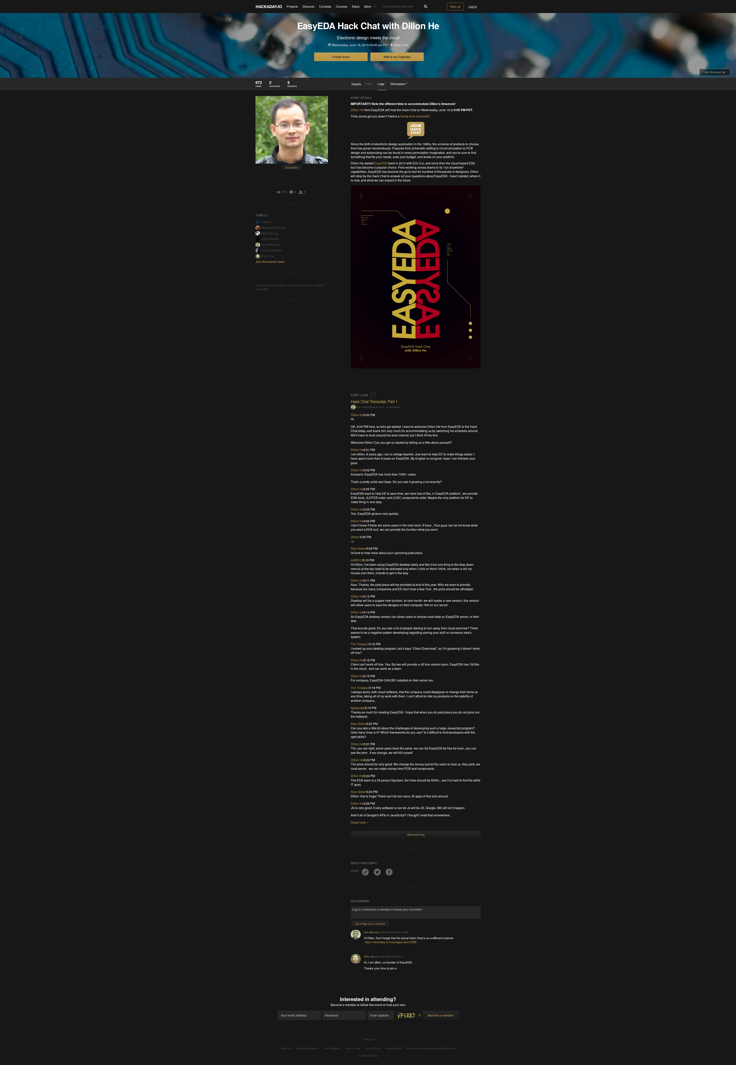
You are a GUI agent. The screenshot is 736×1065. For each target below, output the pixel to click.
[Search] (426, 6)
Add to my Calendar (397, 57)
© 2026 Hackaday (368, 1055)
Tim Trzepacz (360, 644)
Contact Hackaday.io (307, 1048)
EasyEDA (381, 163)
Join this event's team (270, 261)
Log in (473, 6)
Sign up (455, 6)
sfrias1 (355, 537)
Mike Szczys (269, 233)
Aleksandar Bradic (273, 227)
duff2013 (357, 560)
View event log (416, 834)
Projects (292, 6)
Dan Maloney (270, 244)
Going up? (369, 1039)
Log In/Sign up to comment (370, 924)
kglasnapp (358, 708)
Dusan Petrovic (271, 250)
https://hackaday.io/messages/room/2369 (390, 942)
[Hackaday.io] (268, 6)
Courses (341, 6)
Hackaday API (393, 1048)
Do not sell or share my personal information (430, 1048)
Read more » (359, 822)
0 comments (393, 407)
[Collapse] (372, 395)
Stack (356, 6)
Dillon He (267, 256)
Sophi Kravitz (270, 239)
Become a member (343, 1005)
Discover (308, 6)
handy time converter (414, 116)
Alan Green (358, 548)
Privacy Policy (373, 1048)
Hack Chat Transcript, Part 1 (374, 401)
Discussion (399, 83)
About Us (286, 1048)
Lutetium (267, 222)
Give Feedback (332, 1048)
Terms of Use (352, 1048)
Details (356, 84)
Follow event (341, 57)
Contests (325, 6)
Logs (382, 83)
